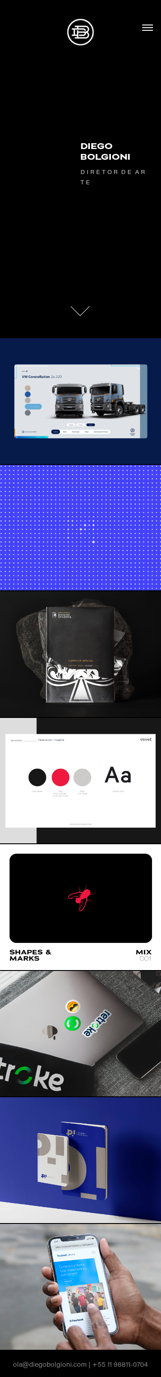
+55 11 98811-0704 (120, 1364)
